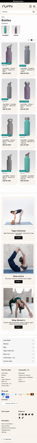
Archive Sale (5, 385)
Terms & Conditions (7, 424)
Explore (18, 237)
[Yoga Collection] (18, 214)
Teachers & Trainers (24, 375)
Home (3, 17)
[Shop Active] (18, 259)
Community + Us (6, 383)
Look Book (5, 373)
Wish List (4, 381)
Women (4, 375)
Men (3, 377)
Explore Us (21, 381)
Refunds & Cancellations (9, 428)
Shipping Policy (6, 430)
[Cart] (30, 6)
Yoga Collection (6, 379)
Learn (20, 379)
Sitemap (4, 432)
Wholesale (21, 373)
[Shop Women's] (18, 303)
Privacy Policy (6, 426)
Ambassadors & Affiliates (25, 377)
